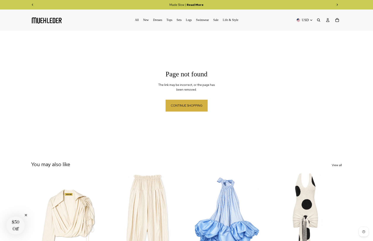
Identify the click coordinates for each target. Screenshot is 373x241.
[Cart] (337, 20)
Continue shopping (186, 105)
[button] (15, 225)
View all (337, 165)
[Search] (318, 20)
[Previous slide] (32, 4)
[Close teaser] (26, 215)
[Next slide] (337, 4)
